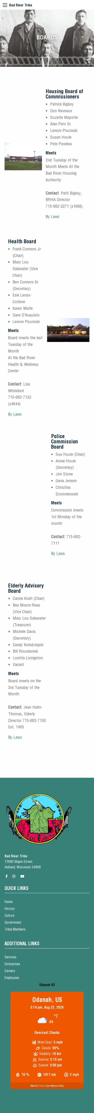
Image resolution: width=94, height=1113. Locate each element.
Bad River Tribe (20, 5)
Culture (9, 915)
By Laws (52, 216)
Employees (12, 977)
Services (10, 957)
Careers (10, 971)
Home (9, 901)
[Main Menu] (5, 5)
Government (13, 922)
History (10, 908)
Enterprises (12, 964)
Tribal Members (15, 929)
